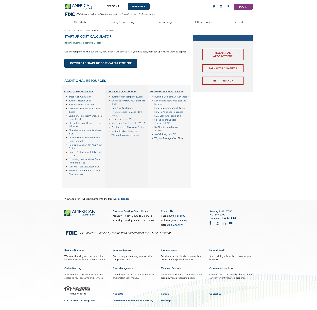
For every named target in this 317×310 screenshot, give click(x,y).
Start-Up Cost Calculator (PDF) (84, 166)
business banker (234, 274)
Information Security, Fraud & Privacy (133, 300)
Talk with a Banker (223, 68)
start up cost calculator (103, 30)
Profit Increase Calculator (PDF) (127, 127)
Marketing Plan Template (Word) (128, 123)
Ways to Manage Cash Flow (168, 138)
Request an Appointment (223, 54)
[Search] (228, 6)
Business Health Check (80, 100)
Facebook (211, 223)
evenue (135, 134)
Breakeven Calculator (80, 96)
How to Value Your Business (168, 111)
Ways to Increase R (121, 134)
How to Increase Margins (124, 119)
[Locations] (213, 6)
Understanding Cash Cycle (125, 131)
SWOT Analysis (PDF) (165, 134)
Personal (114, 6)
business (68, 30)
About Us (118, 293)
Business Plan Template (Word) (127, 96)
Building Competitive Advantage (171, 96)
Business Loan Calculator (81, 104)
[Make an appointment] (220, 6)
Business (138, 6)
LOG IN (243, 6)
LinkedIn (224, 223)
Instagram (217, 223)
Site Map (166, 300)
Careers (165, 293)
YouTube (230, 223)
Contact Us (215, 293)
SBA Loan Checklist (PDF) (167, 115)
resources (79, 30)
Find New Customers (122, 107)
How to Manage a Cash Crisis (169, 107)
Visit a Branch (222, 80)
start (87, 30)
